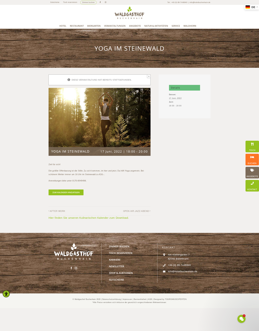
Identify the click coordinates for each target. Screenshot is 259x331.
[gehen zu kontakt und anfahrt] (252, 186)
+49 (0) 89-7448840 (179, 265)
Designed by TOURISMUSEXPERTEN (170, 299)
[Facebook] (71, 268)
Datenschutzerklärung (111, 299)
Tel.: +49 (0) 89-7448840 (177, 2)
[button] (225, 292)
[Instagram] (76, 268)
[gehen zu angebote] (252, 172)
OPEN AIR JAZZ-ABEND (136, 211)
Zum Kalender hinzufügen (66, 192)
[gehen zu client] (252, 146)
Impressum (128, 299)
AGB (150, 299)
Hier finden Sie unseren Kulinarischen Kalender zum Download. (89, 217)
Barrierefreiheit (140, 299)
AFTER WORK (57, 211)
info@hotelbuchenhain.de (200, 2)
